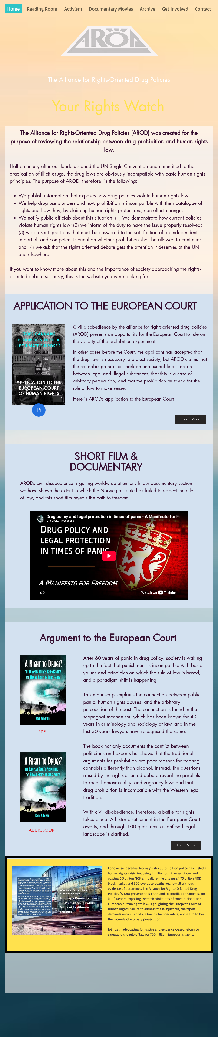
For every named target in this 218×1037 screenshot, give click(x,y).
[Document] (39, 410)
